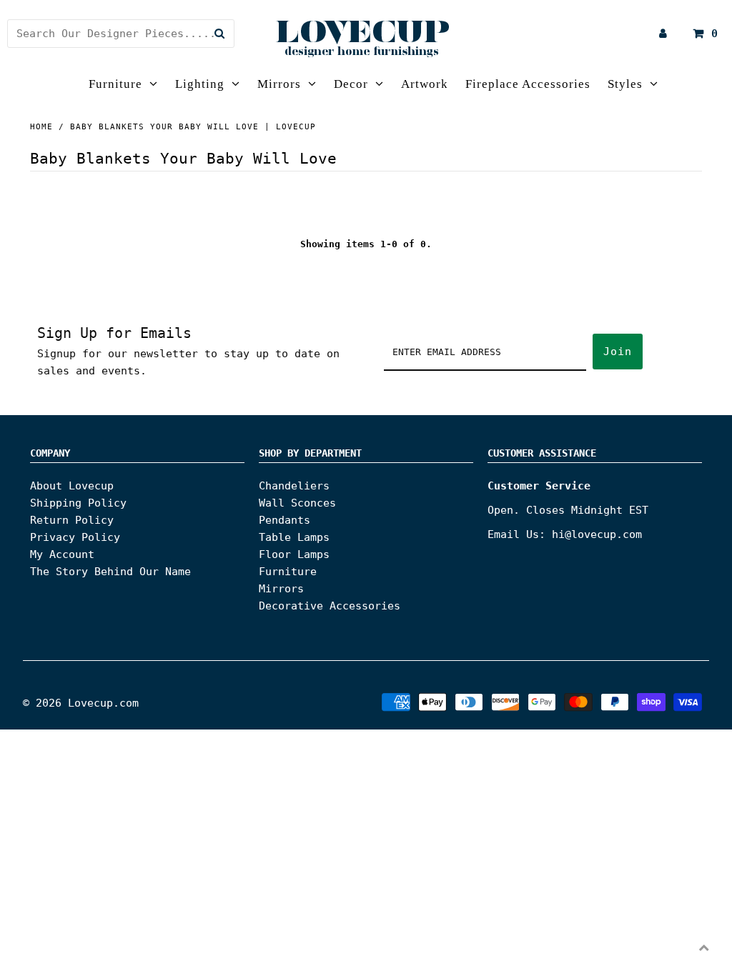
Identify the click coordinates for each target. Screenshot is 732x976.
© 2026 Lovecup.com (81, 703)
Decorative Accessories (329, 605)
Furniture (115, 84)
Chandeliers (294, 485)
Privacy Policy (75, 537)
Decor (351, 84)
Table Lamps (294, 537)
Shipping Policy (78, 503)
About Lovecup (72, 485)
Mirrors (279, 84)
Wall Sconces (297, 503)
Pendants (284, 520)
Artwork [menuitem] (424, 84)
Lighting (199, 84)
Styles (625, 84)
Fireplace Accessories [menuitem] (527, 84)
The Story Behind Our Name (110, 571)
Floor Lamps (294, 554)
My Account (62, 554)
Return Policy (72, 520)
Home (41, 126)
